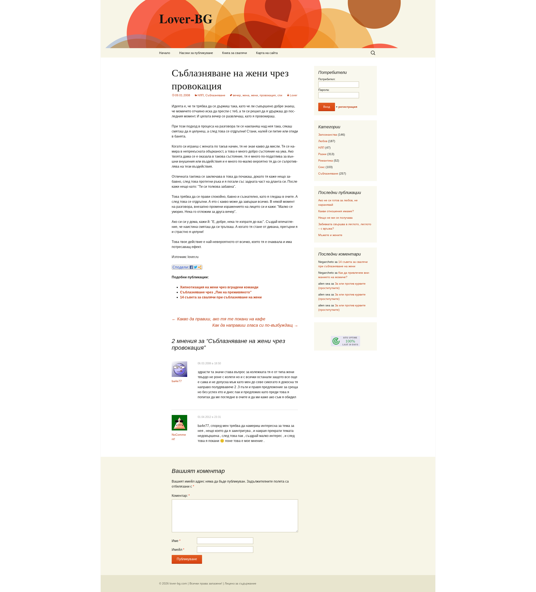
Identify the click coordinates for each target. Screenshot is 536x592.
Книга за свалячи (234, 53)
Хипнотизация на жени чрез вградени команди (219, 287)
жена (245, 95)
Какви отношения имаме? (336, 211)
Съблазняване (215, 95)
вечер (237, 95)
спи (279, 95)
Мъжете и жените (330, 235)
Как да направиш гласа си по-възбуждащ (255, 325)
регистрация (347, 106)
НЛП (201, 95)
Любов (322, 141)
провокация (268, 95)
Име (176, 541)
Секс (321, 167)
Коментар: (181, 495)
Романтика (325, 160)
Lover (293, 95)
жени (254, 95)
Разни (322, 154)
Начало (164, 53)
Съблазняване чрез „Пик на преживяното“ (216, 292)
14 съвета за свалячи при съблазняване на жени (221, 297)
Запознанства (327, 134)
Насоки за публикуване (196, 53)
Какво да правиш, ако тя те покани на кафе (218, 319)
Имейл (178, 549)
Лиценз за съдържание (240, 583)
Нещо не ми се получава (335, 217)
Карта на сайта (267, 53)
